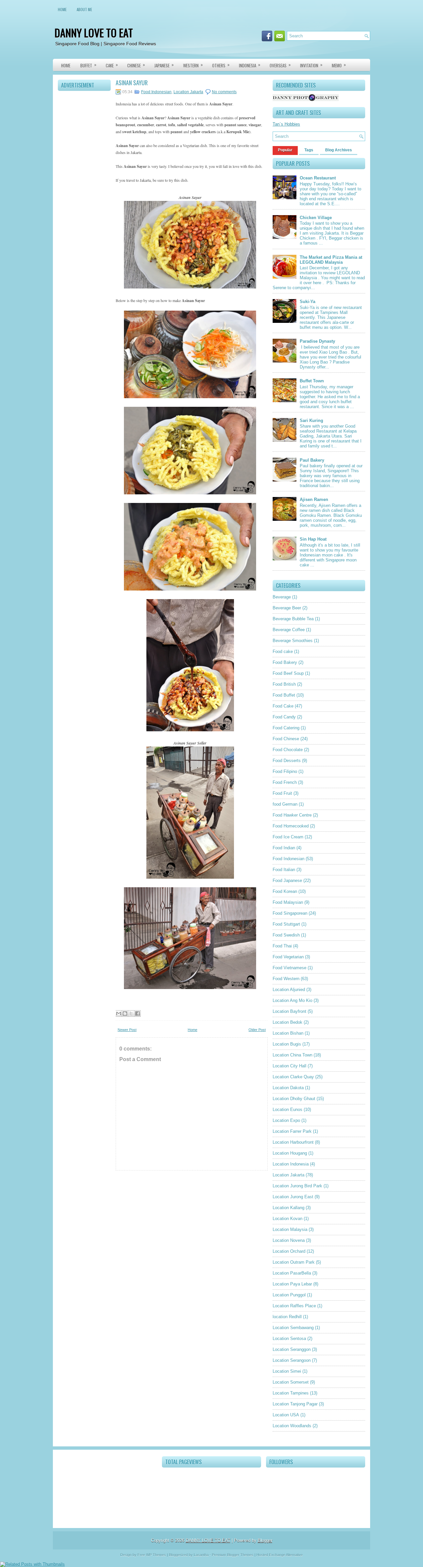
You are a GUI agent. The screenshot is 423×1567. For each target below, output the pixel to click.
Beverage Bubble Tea (293, 618)
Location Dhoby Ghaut (294, 1098)
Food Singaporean (290, 913)
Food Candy (284, 716)
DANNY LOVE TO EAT (94, 32)
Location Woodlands (292, 1425)
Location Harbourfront (293, 1142)
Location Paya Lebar (292, 1283)
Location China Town (292, 1054)
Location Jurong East (293, 1196)
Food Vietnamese (289, 967)
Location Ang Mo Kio (292, 1000)
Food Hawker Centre (292, 815)
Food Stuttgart (286, 924)
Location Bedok (287, 1022)
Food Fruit (282, 793)
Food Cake (283, 706)
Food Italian (284, 869)
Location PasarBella (292, 1273)
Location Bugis (287, 1044)
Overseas (280, 65)
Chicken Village (316, 217)
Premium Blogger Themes (232, 1555)
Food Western (286, 978)
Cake (112, 65)
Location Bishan (288, 1033)
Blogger (265, 1540)
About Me (84, 9)
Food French (285, 782)
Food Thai (282, 945)
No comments (224, 92)
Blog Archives (338, 150)
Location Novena (289, 1240)
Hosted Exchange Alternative (279, 1555)
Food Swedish (286, 935)
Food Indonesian (156, 92)
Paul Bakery (312, 460)
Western (193, 65)
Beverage (282, 596)
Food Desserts (287, 760)
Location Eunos (287, 1109)
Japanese (164, 65)
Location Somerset (291, 1382)
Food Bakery (285, 662)
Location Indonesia (291, 1164)
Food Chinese (286, 738)
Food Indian (284, 847)
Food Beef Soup (288, 673)
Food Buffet (284, 695)
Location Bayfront (289, 1011)
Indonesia (249, 65)
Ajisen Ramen (314, 499)
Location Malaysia (290, 1229)
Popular (285, 150)
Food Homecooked (291, 825)
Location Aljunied (289, 989)
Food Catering (286, 727)
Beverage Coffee (289, 629)
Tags (308, 150)
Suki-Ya (307, 301)
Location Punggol (289, 1294)
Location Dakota (288, 1087)
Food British (284, 684)
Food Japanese (287, 880)
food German (285, 804)
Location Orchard (289, 1251)
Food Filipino (285, 771)
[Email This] (118, 1013)
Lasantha (201, 1555)
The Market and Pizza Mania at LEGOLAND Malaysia (331, 260)
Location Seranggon (292, 1349)
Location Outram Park (294, 1262)
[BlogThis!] (125, 1013)
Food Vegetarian (288, 956)
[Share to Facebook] (137, 1013)
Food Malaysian (288, 902)
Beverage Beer (287, 607)
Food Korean (285, 891)
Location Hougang (290, 1153)
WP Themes (156, 1555)
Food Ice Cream (288, 836)
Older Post (257, 1030)
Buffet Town (312, 380)
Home (62, 9)
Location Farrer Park (292, 1131)
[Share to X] (131, 1013)
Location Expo (286, 1120)
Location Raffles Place (294, 1305)
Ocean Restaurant (318, 177)
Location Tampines (291, 1393)
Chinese (136, 65)
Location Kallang (288, 1207)
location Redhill (287, 1316)
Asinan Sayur (132, 83)
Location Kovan (287, 1218)
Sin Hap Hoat (313, 539)
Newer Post (127, 1030)
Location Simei (287, 1371)
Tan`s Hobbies (286, 124)
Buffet (88, 65)
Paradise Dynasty (317, 341)
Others (221, 65)
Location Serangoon (292, 1360)
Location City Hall (289, 1065)
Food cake (283, 651)
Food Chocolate (288, 749)
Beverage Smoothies (293, 640)
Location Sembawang (293, 1327)
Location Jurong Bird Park (297, 1185)
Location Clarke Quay (293, 1076)
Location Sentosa (289, 1338)
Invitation (311, 65)
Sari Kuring (311, 420)
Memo (339, 65)
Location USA (286, 1414)
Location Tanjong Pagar (295, 1403)
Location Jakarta (188, 92)
